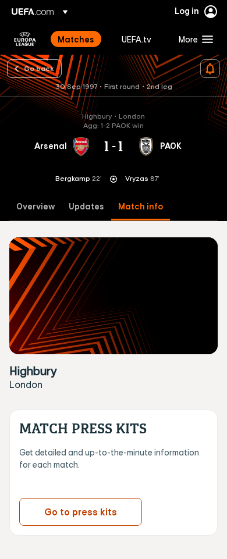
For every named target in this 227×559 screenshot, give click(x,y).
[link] (76, 39)
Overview (35, 206)
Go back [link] (39, 68)
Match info (140, 206)
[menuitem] (79, 39)
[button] (193, 39)
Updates (86, 206)
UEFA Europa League (25, 39)
